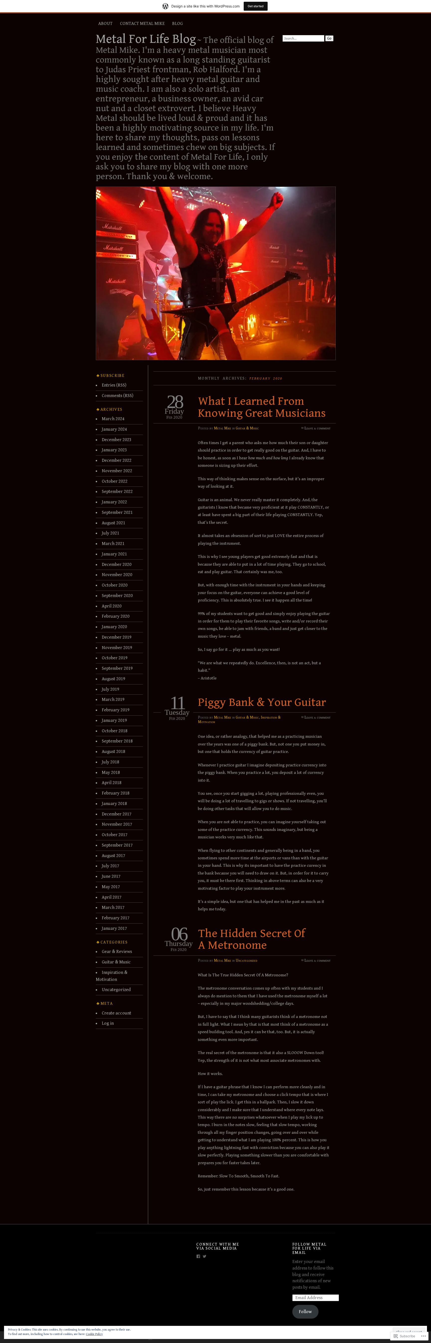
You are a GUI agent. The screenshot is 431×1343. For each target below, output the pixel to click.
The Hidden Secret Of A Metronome (251, 939)
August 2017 (113, 855)
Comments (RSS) (117, 395)
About (105, 23)
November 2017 (117, 824)
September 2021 (117, 512)
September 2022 (117, 491)
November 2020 (117, 574)
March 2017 (113, 907)
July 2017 (110, 866)
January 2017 (114, 928)
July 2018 (110, 762)
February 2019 (115, 710)
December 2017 (116, 814)
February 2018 (115, 793)
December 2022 (116, 460)
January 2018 (114, 803)
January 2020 (114, 626)
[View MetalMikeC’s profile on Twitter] (205, 1256)
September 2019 (117, 668)
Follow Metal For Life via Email (309, 1248)
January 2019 (114, 720)
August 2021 (113, 523)
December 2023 (116, 439)
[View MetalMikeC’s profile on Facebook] (198, 1256)
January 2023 (114, 450)
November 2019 (117, 647)
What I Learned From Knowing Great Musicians (262, 407)
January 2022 (114, 502)
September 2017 (117, 845)
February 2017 (115, 918)
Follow (305, 1311)
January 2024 (114, 429)
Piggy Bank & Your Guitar (262, 702)
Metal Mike (222, 428)
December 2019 (116, 637)
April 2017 (111, 897)
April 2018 (111, 782)
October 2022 (114, 481)
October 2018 (114, 731)
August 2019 (113, 678)
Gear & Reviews (117, 951)
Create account (116, 1013)
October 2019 (114, 658)
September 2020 (117, 595)
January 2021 (114, 554)
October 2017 (114, 834)
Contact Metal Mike (142, 23)
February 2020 (115, 616)
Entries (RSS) (114, 385)
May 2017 (111, 886)
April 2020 (111, 606)
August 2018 (113, 751)
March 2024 (113, 418)
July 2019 (110, 689)
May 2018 (111, 772)
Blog (177, 23)
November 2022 (117, 470)
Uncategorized (246, 960)
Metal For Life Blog (146, 39)
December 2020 (116, 564)
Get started (256, 6)
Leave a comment (317, 428)
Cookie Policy (94, 1334)
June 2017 (111, 876)
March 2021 (113, 543)
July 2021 (110, 533)
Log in (108, 1023)
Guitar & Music (247, 428)
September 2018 (117, 741)
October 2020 (114, 585)
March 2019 (113, 699)
